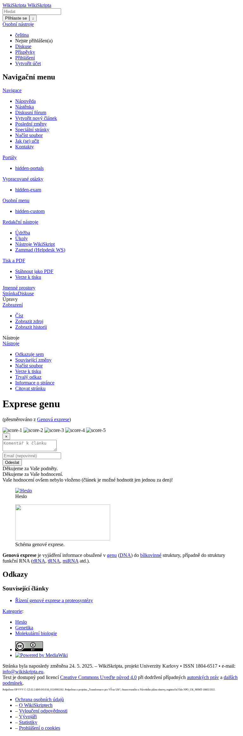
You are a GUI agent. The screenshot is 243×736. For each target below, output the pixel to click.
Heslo (21, 622)
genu (112, 555)
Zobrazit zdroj (29, 321)
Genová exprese (53, 419)
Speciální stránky (32, 129)
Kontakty (24, 146)
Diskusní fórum (30, 112)
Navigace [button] (12, 90)
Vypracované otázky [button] (23, 179)
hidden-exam (28, 189)
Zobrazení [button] (13, 305)
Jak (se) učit (27, 141)
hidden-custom (30, 211)
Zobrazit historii (31, 327)
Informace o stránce (34, 382)
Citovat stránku (30, 388)
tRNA (54, 561)
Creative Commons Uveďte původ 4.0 (98, 677)
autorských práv (203, 677)
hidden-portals (29, 168)
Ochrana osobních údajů (39, 699)
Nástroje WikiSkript (35, 244)
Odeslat (12, 462)
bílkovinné (150, 555)
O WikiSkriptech (36, 705)
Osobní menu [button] (16, 200)
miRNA (70, 561)
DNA (125, 555)
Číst (19, 315)
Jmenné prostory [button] (19, 287)
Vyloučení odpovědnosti (43, 711)
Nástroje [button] (11, 337)
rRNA (39, 561)
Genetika (24, 627)
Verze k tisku (28, 277)
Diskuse (23, 46)
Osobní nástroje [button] (18, 24)
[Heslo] (23, 490)
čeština (22, 35)
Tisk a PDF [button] (14, 260)
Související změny (33, 360)
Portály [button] (10, 157)
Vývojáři (28, 716)
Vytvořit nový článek (36, 118)
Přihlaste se (16, 18)
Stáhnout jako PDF (34, 271)
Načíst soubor (29, 135)
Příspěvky (25, 52)
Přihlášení (25, 57)
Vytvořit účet (28, 63)
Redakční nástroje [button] (20, 222)
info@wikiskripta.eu (23, 671)
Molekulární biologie (36, 633)
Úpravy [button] (10, 299)
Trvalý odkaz (28, 377)
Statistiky (28, 722)
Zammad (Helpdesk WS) (40, 250)
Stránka (10, 293)
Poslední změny (31, 124)
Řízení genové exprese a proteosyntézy (54, 600)
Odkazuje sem (29, 354)
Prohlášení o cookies (39, 728)
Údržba (22, 232)
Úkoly (21, 238)
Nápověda (25, 101)
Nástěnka (24, 106)
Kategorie (12, 611)
